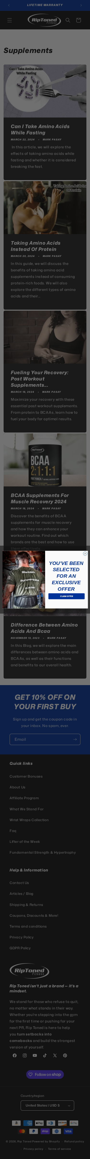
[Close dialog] (85, 553)
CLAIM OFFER (66, 596)
